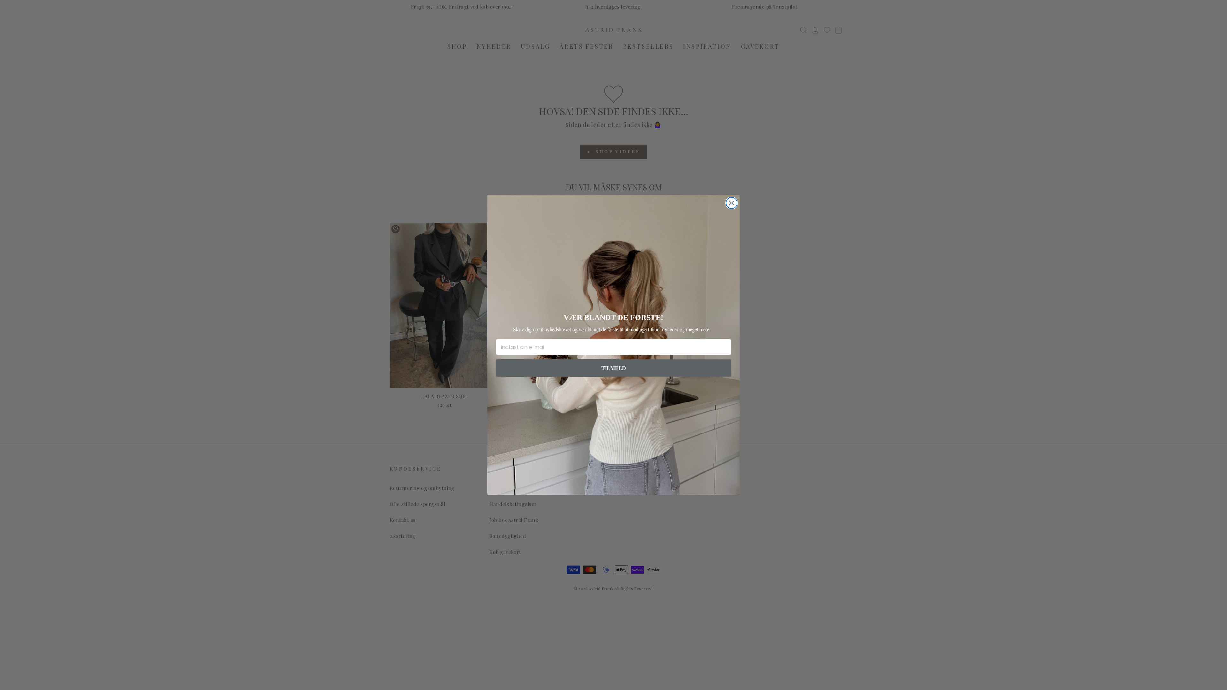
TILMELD (613, 368)
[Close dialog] (731, 203)
